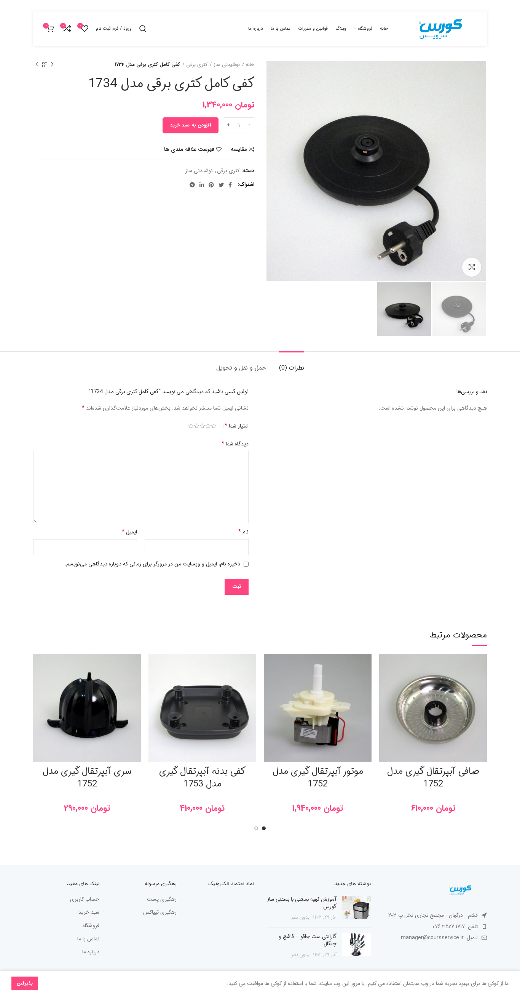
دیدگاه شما (235, 443)
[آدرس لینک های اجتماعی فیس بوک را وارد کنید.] (230, 185)
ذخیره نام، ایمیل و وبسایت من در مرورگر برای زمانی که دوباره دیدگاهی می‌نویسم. (152, 564)
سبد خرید (88, 912)
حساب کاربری (84, 899)
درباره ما (90, 952)
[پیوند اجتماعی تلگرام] (192, 185)
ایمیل (129, 531)
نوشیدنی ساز (227, 65)
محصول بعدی (37, 65)
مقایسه (239, 149)
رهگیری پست (162, 899)
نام (243, 531)
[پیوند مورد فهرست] (434, 926)
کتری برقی (196, 65)
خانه (250, 65)
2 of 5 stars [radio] (208, 426)
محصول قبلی (52, 65)
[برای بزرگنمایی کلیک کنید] (471, 267)
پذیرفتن (25, 983)
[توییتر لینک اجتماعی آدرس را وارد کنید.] (221, 185)
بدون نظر (300, 917)
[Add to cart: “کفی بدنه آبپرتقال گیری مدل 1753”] (154, 683)
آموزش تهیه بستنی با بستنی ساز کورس (302, 903)
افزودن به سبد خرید (190, 125)
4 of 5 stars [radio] (196, 426)
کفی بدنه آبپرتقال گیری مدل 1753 (202, 778)
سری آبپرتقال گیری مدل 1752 (87, 778)
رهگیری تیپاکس (160, 912)
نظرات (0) (291, 368)
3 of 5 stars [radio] (202, 426)
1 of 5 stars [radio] (214, 426)
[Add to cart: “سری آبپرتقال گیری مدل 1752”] (38, 683)
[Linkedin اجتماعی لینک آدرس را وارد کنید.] (201, 185)
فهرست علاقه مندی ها (189, 149)
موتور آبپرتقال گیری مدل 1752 (318, 778)
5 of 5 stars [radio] (191, 426)
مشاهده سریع (384, 700)
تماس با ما (88, 939)
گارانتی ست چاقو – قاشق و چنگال (308, 940)
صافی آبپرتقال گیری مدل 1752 (433, 778)
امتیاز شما (237, 426)
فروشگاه (91, 926)
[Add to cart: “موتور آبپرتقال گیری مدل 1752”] (269, 683)
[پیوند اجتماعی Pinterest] (211, 185)
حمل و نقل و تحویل (241, 368)
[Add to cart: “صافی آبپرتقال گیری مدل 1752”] (384, 683)
